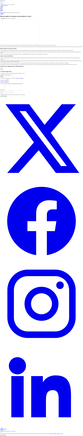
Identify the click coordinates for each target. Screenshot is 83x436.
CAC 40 (1, 7)
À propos (1, 428)
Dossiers (1, 8)
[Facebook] (41, 262)
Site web (1, 75)
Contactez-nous (2, 429)
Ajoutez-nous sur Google (3, 80)
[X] (41, 179)
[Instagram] (41, 344)
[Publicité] (1, 13)
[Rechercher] (0, 11)
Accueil (1, 12)
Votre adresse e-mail (3, 74)
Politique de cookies (60, 433)
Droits (1, 9)
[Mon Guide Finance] (4, 5)
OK (12, 4)
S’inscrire (2, 76)
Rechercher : (2, 4)
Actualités (1, 6)
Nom (1, 91)
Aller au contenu (2, 0)
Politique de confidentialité (19, 78)
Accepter (5, 435)
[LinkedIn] (41, 427)
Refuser (2, 435)
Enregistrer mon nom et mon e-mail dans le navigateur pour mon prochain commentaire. (13, 94)
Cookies (1, 430)
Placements (1, 10)
